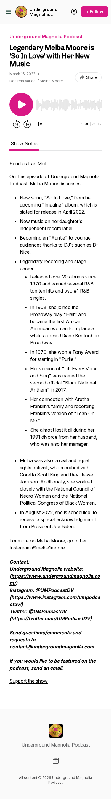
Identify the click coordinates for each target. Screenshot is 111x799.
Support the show (28, 681)
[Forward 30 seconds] (27, 124)
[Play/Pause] (21, 104)
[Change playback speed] (40, 124)
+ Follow (94, 11)
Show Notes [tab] (24, 143)
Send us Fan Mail (27, 163)
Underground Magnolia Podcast (43, 12)
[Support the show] (74, 11)
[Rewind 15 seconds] (16, 124)
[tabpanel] (55, 425)
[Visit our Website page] (56, 761)
